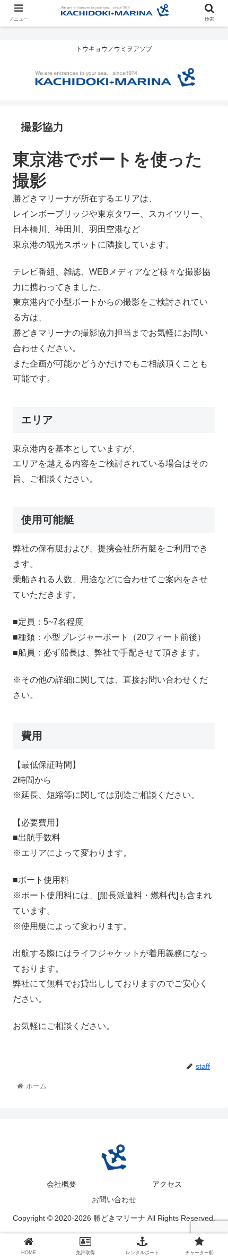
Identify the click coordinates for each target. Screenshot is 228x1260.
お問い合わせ (114, 1199)
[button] (206, 998)
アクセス (167, 1184)
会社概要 (61, 1184)
